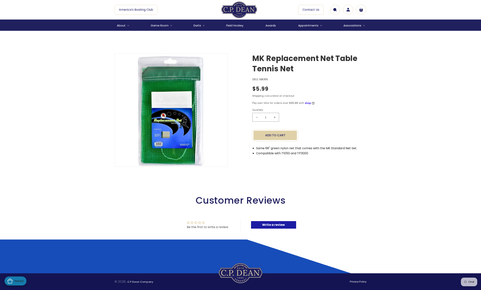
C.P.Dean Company (140, 282)
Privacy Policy (358, 281)
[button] (123, 25)
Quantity (257, 110)
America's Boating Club (136, 10)
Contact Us (311, 10)
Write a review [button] (273, 225)
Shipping (258, 95)
